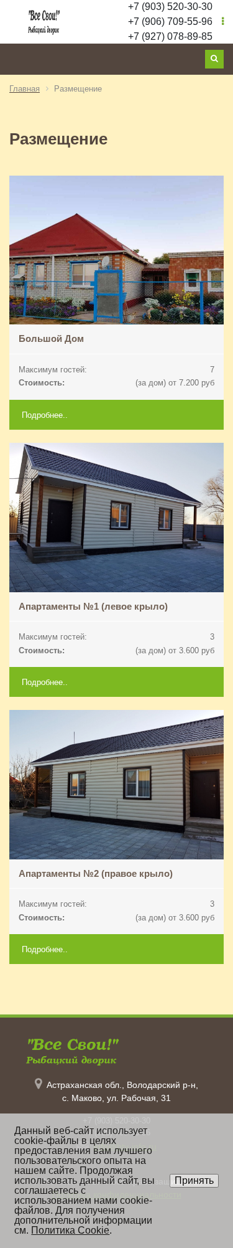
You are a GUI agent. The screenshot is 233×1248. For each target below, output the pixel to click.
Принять (194, 1180)
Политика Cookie (70, 1230)
